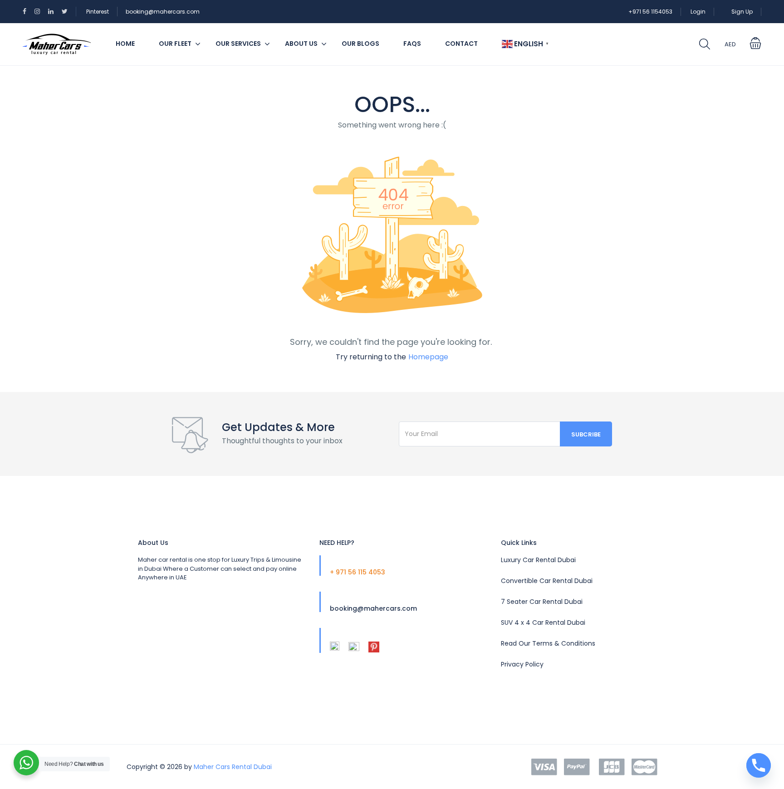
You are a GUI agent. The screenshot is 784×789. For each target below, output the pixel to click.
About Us (301, 43)
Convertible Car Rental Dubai (547, 580)
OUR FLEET (175, 43)
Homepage (428, 357)
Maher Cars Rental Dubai (233, 766)
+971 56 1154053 (650, 11)
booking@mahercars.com (163, 11)
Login (698, 11)
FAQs (412, 43)
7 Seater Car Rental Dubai (542, 601)
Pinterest (97, 11)
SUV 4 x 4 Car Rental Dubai (543, 622)
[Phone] (758, 765)
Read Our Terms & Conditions (548, 643)
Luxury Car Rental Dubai (538, 559)
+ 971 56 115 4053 (357, 572)
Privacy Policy (522, 664)
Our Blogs (360, 43)
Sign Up (742, 11)
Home (125, 43)
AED (730, 44)
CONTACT (461, 43)
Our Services (238, 43)
